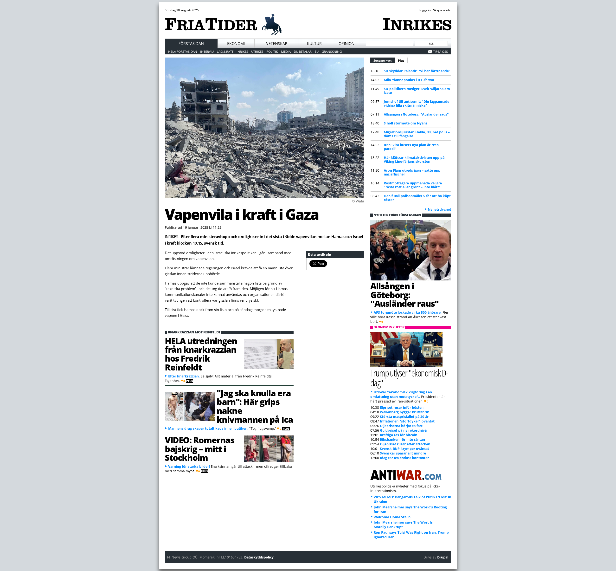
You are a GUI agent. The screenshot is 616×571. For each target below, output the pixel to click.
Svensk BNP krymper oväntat (404, 448)
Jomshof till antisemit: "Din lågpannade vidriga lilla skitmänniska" (416, 103)
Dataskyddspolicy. (259, 557)
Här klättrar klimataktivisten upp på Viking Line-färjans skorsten (414, 159)
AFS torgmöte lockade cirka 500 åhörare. (408, 312)
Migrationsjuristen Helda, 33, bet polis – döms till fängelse (417, 134)
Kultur (314, 43)
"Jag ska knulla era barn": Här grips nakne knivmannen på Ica (255, 406)
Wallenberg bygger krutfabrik (404, 412)
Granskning (332, 51)
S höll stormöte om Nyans (405, 123)
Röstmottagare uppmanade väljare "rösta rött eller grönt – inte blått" (413, 185)
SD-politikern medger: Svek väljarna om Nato (417, 90)
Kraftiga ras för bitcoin (398, 435)
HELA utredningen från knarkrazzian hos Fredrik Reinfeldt (201, 354)
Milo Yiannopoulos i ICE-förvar (409, 80)
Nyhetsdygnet (439, 209)
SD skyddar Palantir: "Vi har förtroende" (417, 71)
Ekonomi (236, 43)
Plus (401, 60)
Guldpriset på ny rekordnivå (403, 430)
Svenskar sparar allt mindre (403, 453)
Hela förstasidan (182, 51)
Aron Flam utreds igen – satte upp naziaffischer (412, 172)
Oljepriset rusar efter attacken (405, 444)
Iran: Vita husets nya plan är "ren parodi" (411, 147)
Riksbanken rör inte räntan (402, 439)
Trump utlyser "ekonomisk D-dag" (409, 377)
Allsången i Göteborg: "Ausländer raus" (416, 114)
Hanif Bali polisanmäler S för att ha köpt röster (417, 198)
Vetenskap (276, 43)
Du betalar (303, 51)
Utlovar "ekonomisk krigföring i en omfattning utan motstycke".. (401, 394)
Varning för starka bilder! (189, 466)
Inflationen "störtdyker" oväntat (407, 421)
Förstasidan (191, 43)
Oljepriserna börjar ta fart (401, 425)
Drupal (442, 557)
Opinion (346, 43)
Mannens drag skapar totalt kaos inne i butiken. (208, 428)
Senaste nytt (384, 60)
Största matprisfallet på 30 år (404, 416)
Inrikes (242, 51)
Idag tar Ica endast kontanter (404, 457)
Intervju (207, 51)
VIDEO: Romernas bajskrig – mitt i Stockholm (199, 448)
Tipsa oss (440, 51)
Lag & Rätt (225, 51)
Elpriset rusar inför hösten (402, 407)
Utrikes (257, 51)
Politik (272, 51)
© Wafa (358, 201)
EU (317, 51)
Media (286, 51)
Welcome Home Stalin (392, 517)
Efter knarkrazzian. (184, 376)
